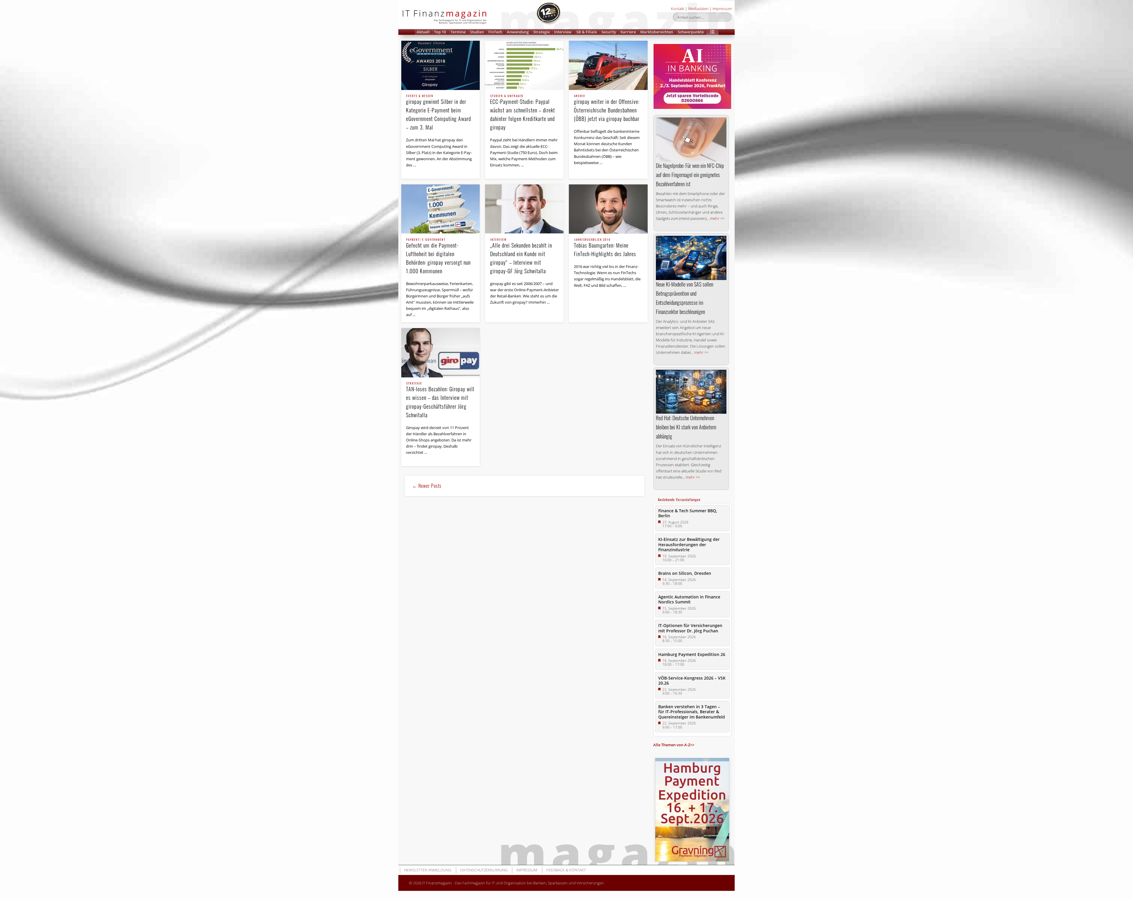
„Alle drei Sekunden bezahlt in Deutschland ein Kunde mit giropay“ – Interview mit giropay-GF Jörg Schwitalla (521, 256)
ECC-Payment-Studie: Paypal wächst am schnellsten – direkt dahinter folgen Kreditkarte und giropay (522, 113)
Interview (563, 32)
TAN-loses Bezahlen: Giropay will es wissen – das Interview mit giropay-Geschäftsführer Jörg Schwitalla (440, 400)
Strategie (541, 32)
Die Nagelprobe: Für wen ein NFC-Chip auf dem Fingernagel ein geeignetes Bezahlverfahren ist (690, 175)
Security (608, 32)
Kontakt (677, 8)
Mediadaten (698, 8)
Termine (458, 32)
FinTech (495, 32)
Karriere (628, 32)
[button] (712, 32)
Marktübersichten (656, 32)
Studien (477, 32)
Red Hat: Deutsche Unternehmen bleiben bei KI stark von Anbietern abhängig (686, 427)
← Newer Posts (426, 485)
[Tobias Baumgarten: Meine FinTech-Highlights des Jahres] (608, 209)
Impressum (722, 8)
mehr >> (717, 218)
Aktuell (423, 32)
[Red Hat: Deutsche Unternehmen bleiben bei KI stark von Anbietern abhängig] (691, 392)
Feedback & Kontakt (566, 870)
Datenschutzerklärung (483, 870)
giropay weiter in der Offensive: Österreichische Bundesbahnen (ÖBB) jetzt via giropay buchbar (606, 108)
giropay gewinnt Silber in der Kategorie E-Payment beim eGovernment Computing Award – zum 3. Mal (438, 113)
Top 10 (440, 32)
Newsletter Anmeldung (427, 870)
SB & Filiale (586, 32)
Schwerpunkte (691, 32)
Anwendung (518, 32)
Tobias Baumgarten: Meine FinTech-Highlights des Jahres (605, 248)
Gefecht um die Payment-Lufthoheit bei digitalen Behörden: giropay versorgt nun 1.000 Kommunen (438, 256)
